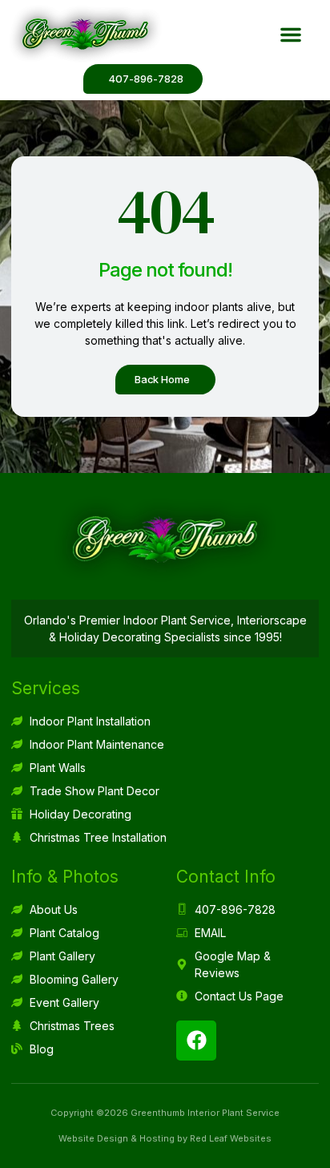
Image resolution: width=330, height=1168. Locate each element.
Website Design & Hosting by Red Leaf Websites (165, 1138)
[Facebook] (196, 1040)
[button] (291, 34)
